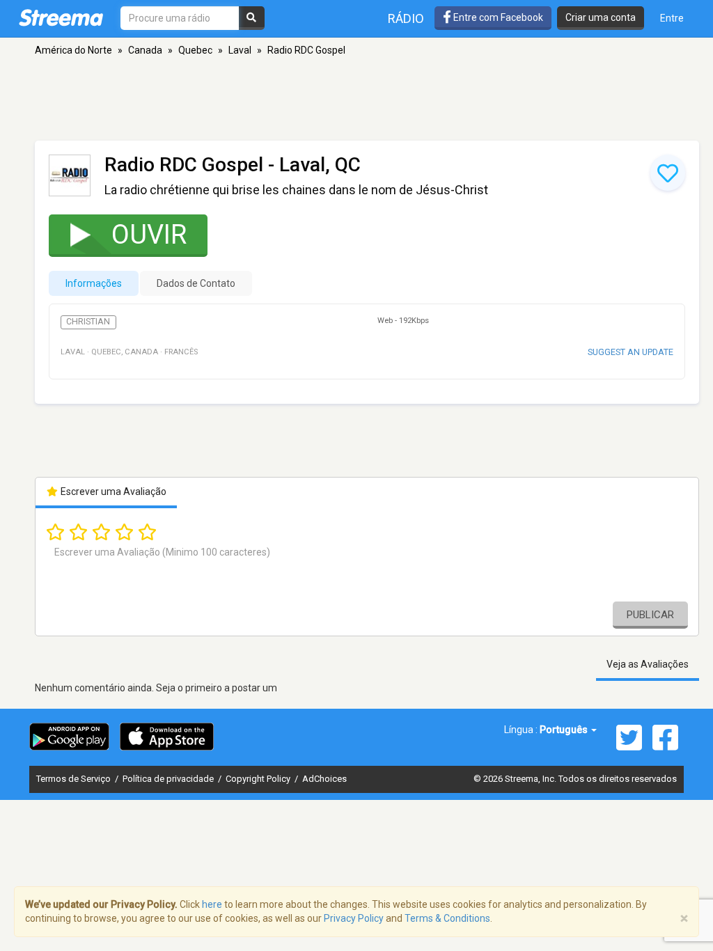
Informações (93, 283)
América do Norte (73, 50)
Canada (145, 50)
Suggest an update (630, 352)
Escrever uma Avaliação (112, 491)
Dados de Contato (196, 283)
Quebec (195, 50)
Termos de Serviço (74, 778)
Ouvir (149, 234)
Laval (239, 50)
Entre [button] (672, 18)
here (212, 904)
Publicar (650, 614)
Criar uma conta (600, 17)
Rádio (406, 18)
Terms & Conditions (447, 918)
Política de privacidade (169, 778)
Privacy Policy (354, 918)
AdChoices (324, 778)
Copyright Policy (259, 778)
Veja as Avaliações (647, 664)
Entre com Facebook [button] (497, 17)
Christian (88, 322)
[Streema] (61, 17)
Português (565, 729)
